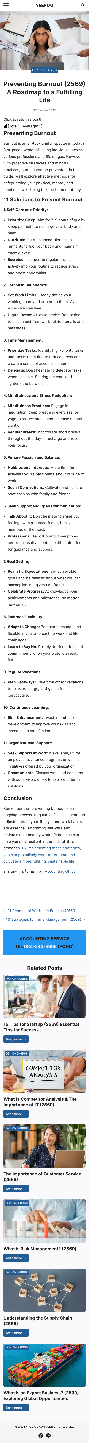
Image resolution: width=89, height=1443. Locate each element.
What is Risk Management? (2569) (39, 1248)
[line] (48, 1435)
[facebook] (41, 1435)
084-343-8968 (44, 70)
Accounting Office (60, 871)
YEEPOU (44, 5)
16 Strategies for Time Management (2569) (43, 919)
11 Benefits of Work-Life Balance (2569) (42, 911)
